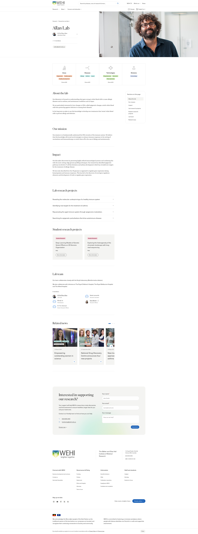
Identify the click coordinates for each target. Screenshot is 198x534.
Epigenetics (60, 76)
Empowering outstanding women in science (63, 356)
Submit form (135, 427)
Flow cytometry (110, 79)
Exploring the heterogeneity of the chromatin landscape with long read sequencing (99, 245)
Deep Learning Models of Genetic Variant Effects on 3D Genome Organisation (67, 245)
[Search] (117, 3)
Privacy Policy (92, 531)
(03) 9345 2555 (129, 456)
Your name (105, 394)
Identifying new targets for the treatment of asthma (70, 205)
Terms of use (101, 531)
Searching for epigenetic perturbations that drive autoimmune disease (77, 218)
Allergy (82, 76)
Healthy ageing (68, 76)
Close (142, 531)
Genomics (115, 76)
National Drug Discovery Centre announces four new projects (91, 356)
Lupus (92, 76)
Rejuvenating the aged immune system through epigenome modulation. (77, 212)
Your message (106, 413)
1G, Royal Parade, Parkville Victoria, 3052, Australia (131, 452)
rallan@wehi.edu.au (59, 47)
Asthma (87, 76)
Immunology (134, 76)
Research (55, 21)
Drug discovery (107, 76)
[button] (135, 98)
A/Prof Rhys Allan (62, 33)
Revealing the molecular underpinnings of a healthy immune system (76, 199)
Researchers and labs (64, 21)
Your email (105, 403)
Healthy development (64, 79)
